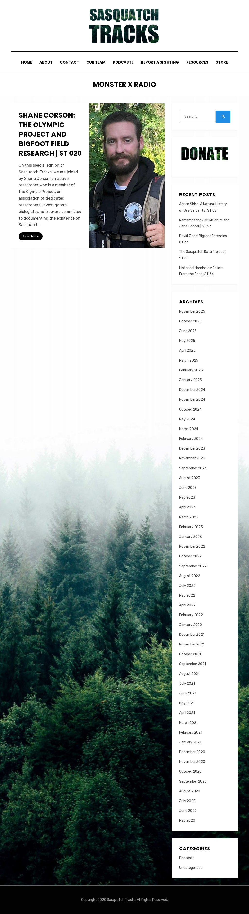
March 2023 (188, 517)
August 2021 (189, 674)
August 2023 (189, 478)
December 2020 (192, 752)
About (46, 62)
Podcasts (123, 62)
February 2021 (190, 733)
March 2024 (188, 429)
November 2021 (191, 644)
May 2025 (187, 341)
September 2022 (193, 566)
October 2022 (190, 556)
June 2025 (188, 331)
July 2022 (187, 586)
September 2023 (193, 468)
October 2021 (190, 654)
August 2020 (189, 791)
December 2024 (192, 390)
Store (222, 62)
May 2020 (187, 820)
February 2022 (191, 615)
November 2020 (192, 762)
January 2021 (190, 742)
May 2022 (187, 595)
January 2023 (190, 537)
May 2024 (187, 419)
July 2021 (187, 684)
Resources (197, 62)
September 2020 (193, 781)
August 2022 (189, 576)
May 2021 (186, 703)
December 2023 (192, 448)
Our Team (96, 62)
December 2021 (191, 635)
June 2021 (187, 693)
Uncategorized (191, 868)
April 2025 (187, 350)
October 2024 (190, 409)
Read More (30, 236)
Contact (69, 62)
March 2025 (188, 360)
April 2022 (187, 605)
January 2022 (190, 625)
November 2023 (192, 458)
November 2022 (192, 546)
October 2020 (190, 772)
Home (26, 62)
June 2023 (188, 488)
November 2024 (192, 399)
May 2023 (187, 497)
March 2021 (188, 723)
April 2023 (187, 507)
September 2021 (192, 664)
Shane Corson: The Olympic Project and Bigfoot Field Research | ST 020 (50, 134)
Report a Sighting (160, 62)
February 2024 (191, 439)
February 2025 (191, 370)
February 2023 (191, 527)
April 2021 (187, 713)
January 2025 (190, 380)
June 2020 (188, 811)
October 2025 (190, 321)
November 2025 (192, 311)
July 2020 (187, 801)
